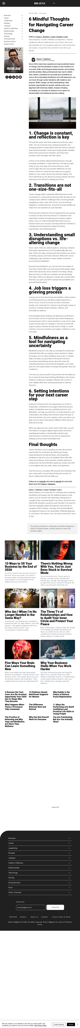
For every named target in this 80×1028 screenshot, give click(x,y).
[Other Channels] (69, 792)
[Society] (22, 36)
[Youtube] (16, 77)
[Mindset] (22, 23)
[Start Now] (22, 575)
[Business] (22, 15)
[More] (69, 787)
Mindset (7, 23)
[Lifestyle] (22, 26)
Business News (10, 41)
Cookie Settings (59, 1024)
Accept (71, 1024)
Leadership (8, 21)
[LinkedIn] (13, 77)
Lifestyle (7, 26)
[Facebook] (10, 77)
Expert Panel (9, 44)
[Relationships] (22, 31)
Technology (8, 34)
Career (6, 18)
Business (7, 15)
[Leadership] (22, 20)
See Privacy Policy (40, 1025)
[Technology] (22, 33)
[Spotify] (20, 77)
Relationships (9, 31)
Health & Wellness (11, 28)
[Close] (77, 1024)
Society (7, 36)
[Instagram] (6, 77)
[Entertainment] (22, 39)
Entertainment (9, 39)
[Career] (22, 18)
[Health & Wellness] (22, 28)
